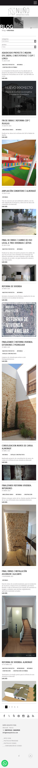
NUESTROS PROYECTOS (8, 64)
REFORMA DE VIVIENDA (12, 286)
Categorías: (5, 39)
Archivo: (4, 45)
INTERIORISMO (20, 668)
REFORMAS (20, 64)
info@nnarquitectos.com (10, 733)
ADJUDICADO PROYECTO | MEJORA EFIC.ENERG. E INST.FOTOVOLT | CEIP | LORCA (18, 55)
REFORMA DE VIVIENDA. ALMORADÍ (17, 662)
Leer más (4, 78)
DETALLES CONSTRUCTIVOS (9, 353)
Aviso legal (7, 738)
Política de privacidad (11, 741)
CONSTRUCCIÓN (28, 494)
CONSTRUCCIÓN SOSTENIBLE (9, 67)
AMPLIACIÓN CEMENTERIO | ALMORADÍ (19, 191)
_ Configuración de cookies (13, 746)
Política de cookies (10, 743)
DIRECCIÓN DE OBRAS (7, 129)
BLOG (3, 30)
